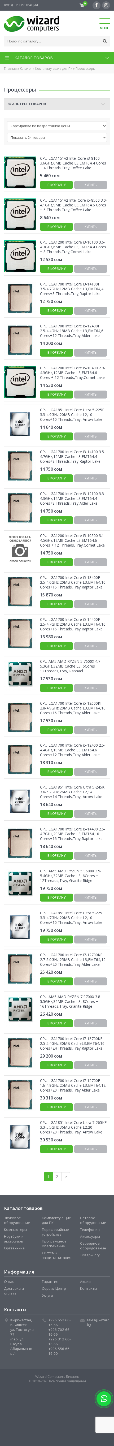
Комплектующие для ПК (53, 68)
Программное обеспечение (54, 1244)
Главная (10, 68)
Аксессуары (90, 1236)
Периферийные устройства (55, 1232)
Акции (85, 1281)
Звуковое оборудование (17, 1220)
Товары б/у (90, 1255)
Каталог (26, 68)
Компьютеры (15, 1229)
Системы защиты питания (56, 1255)
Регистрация (27, 5)
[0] (82, 5)
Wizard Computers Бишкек (57, 1376)
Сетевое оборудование (93, 1220)
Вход (8, 5)
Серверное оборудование (93, 1246)
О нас (9, 1281)
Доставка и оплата (14, 1291)
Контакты (88, 1288)
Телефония (90, 1229)
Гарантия (50, 1281)
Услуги (47, 1295)
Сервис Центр (54, 1288)
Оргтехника (14, 1248)
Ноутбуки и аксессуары (14, 1239)
